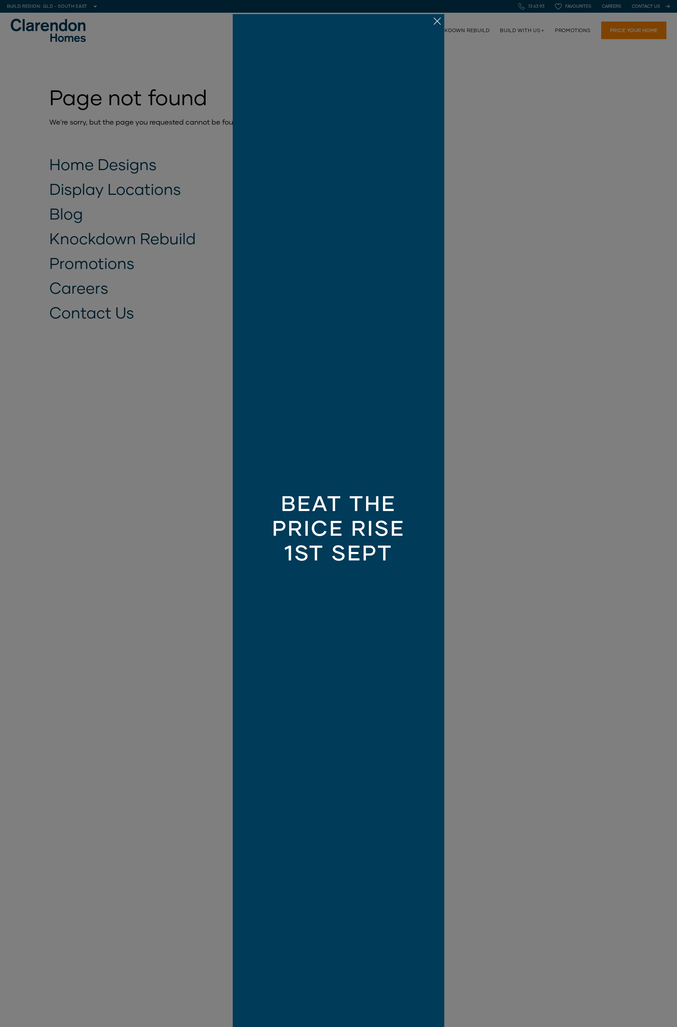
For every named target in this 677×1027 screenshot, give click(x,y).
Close (338, 513)
